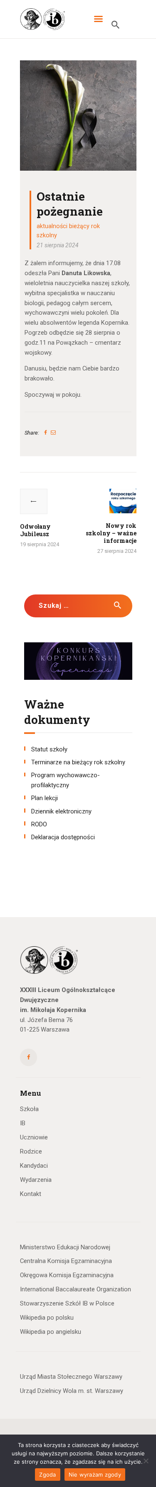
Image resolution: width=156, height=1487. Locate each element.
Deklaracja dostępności (63, 837)
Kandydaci (34, 1165)
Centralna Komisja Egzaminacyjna (66, 1261)
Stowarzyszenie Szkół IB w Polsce (67, 1303)
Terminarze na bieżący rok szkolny (78, 762)
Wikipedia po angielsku (50, 1331)
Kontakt (30, 1194)
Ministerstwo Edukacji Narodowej (65, 1247)
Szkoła (29, 1109)
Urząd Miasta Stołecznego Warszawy (71, 1376)
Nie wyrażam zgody (95, 1474)
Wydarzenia (36, 1180)
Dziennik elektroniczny (61, 811)
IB (22, 1123)
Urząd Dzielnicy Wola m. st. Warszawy (71, 1391)
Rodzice (31, 1151)
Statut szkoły (49, 749)
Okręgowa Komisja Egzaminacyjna (67, 1275)
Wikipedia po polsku (47, 1317)
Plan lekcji (44, 798)
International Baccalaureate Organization (75, 1289)
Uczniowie (34, 1137)
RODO (39, 824)
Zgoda (47, 1474)
